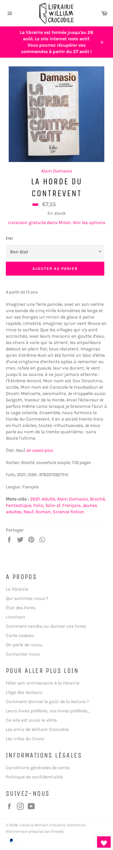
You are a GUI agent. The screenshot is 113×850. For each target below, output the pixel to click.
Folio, (38, 505)
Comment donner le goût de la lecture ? (47, 701)
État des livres (20, 607)
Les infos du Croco (25, 738)
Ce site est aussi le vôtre (31, 720)
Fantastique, (19, 505)
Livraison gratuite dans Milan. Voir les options (56, 222)
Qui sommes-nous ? (27, 598)
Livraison (15, 617)
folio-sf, (53, 505)
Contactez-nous (23, 654)
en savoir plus (40, 450)
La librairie (17, 589)
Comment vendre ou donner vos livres (46, 626)
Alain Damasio (56, 171)
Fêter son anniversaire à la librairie (42, 683)
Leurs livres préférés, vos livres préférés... (48, 711)
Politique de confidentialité (34, 777)
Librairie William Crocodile (42, 825)
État (9, 238)
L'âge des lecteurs (24, 692)
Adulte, (49, 499)
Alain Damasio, (73, 499)
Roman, (43, 511)
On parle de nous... (25, 644)
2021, (35, 499)
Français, (71, 505)
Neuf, (28, 511)
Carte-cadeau (20, 635)
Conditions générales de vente (38, 767)
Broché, (98, 499)
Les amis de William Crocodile (37, 729)
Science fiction (68, 511)
